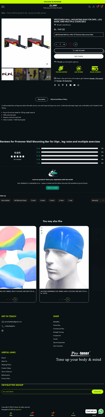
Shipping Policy (6, 365)
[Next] (47, 43)
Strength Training (58, 332)
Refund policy (6, 375)
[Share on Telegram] (70, 85)
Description (41, 99)
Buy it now (79, 56)
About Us (4, 361)
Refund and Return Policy (59, 99)
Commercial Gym (58, 329)
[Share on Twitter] (59, 85)
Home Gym (56, 325)
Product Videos (6, 368)
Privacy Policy (6, 378)
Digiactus (18, 410)
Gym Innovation (58, 346)
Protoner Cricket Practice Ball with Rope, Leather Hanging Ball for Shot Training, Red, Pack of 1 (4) (44, 291)
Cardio (55, 339)
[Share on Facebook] (55, 85)
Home (3, 13)
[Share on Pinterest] (63, 85)
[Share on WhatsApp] (78, 85)
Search (4, 358)
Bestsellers (56, 322)
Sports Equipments (59, 342)
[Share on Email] (74, 85)
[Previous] (5, 43)
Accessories (57, 336)
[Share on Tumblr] (67, 85)
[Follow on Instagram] (2, 331)
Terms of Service (7, 372)
